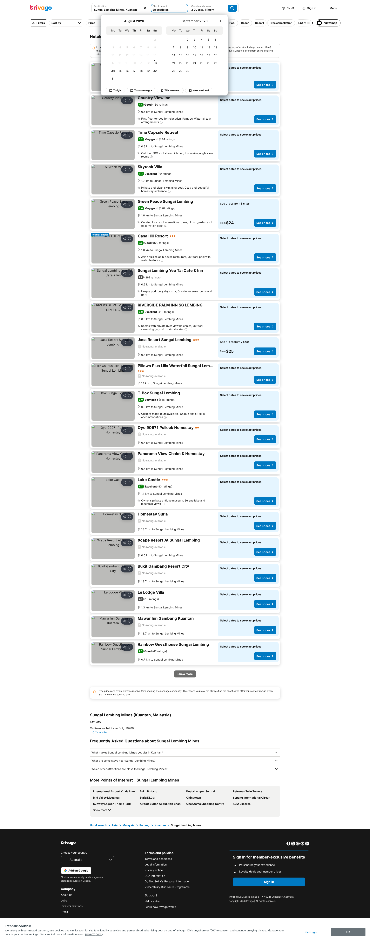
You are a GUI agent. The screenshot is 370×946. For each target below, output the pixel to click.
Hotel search (98, 825)
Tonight (117, 90)
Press (64, 911)
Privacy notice (154, 870)
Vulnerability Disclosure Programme (167, 887)
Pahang (144, 825)
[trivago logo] (41, 8)
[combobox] (121, 8)
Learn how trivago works (160, 906)
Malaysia (128, 825)
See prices (263, 84)
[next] (220, 21)
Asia (115, 825)
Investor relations (72, 906)
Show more (100, 810)
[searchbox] (121, 10)
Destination (100, 6)
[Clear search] (144, 8)
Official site (99, 732)
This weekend (172, 90)
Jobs (64, 900)
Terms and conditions (158, 858)
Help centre (152, 901)
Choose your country (74, 852)
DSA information (155, 875)
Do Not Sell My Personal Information (167, 881)
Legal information (156, 864)
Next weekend (201, 90)
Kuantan (160, 825)
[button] (120, 8)
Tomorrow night (143, 90)
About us (66, 894)
